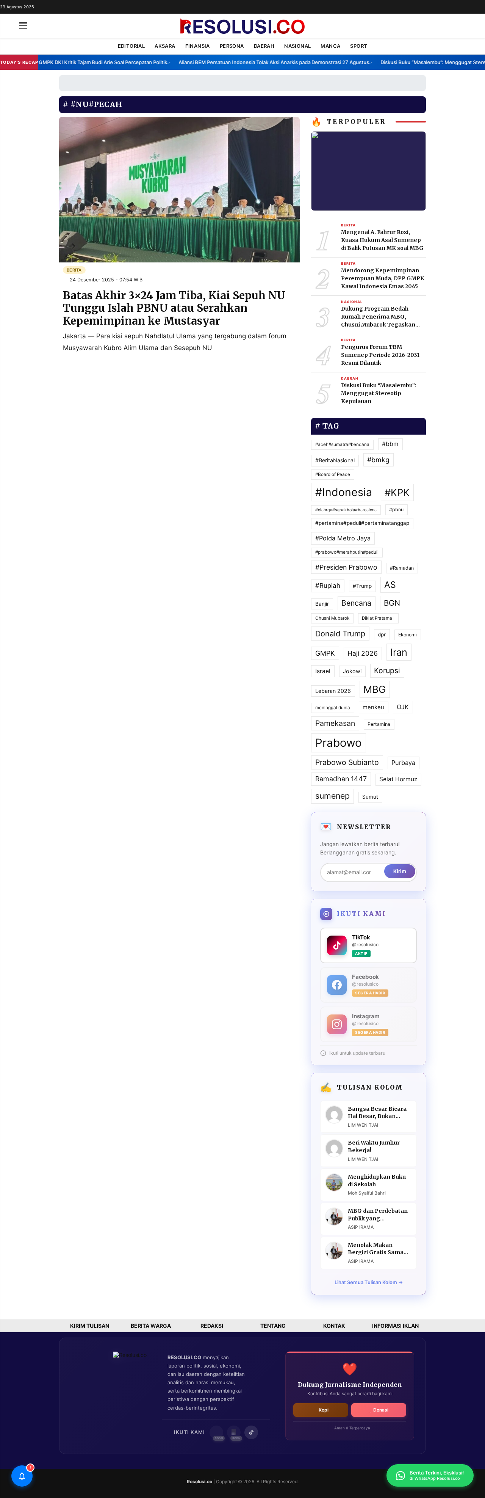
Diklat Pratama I (378, 618)
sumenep (332, 796)
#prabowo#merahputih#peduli (347, 552)
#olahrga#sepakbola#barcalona (346, 509)
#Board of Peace (332, 474)
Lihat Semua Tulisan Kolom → (369, 1282)
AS (390, 584)
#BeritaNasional (335, 460)
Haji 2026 (362, 653)
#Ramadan (402, 568)
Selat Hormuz (398, 779)
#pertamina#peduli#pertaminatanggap (362, 523)
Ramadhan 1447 (341, 779)
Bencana (356, 603)
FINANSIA (197, 46)
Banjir (322, 604)
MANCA (330, 46)
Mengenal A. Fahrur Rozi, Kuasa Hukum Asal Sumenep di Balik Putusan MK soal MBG (382, 240)
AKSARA (165, 46)
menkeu (373, 707)
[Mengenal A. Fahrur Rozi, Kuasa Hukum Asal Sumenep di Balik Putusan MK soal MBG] (368, 170)
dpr (382, 634)
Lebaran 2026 (333, 691)
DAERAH (264, 46)
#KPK (397, 492)
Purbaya (403, 762)
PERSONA (232, 46)
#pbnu (396, 509)
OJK (403, 707)
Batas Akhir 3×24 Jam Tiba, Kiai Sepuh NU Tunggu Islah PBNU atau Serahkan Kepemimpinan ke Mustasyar (174, 308)
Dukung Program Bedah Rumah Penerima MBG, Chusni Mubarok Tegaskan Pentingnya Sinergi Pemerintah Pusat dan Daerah (383, 317)
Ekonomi (407, 635)
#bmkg (378, 460)
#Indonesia (343, 492)
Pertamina (379, 724)
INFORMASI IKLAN (395, 1325)
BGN (392, 603)
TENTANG (273, 1325)
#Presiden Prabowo (346, 567)
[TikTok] (251, 1432)
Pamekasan (335, 723)
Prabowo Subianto (347, 762)
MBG (374, 689)
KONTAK (334, 1325)
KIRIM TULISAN (89, 1325)
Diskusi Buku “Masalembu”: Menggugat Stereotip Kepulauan (378, 393)
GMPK (325, 653)
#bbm (390, 444)
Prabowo (338, 742)
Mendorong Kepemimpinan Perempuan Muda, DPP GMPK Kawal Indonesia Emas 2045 (382, 278)
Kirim (399, 871)
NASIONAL (297, 46)
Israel (322, 671)
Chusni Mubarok (332, 618)
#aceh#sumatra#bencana (342, 444)
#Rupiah (327, 585)
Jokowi (352, 671)
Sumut (370, 797)
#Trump (362, 586)
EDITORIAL (131, 46)
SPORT (358, 46)
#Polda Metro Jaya (343, 538)
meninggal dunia (332, 707)
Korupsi (387, 670)
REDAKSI (211, 1325)
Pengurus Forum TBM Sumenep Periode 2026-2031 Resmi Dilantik (380, 355)
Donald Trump (340, 633)
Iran (398, 652)
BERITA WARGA (151, 1325)
